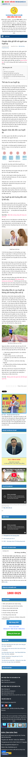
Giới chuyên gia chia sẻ (9, 538)
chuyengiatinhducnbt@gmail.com (11, 744)
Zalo (4, 751)
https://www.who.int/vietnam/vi (8, 682)
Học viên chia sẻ (8, 507)
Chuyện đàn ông (5, 47)
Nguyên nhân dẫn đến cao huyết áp (11, 73)
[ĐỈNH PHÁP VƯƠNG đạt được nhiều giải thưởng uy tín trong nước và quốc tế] (14, 725)
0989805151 (22, 739)
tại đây (5, 582)
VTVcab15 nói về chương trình (11, 535)
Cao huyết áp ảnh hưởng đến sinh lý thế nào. (13, 74)
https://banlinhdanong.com (11, 747)
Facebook (5, 754)
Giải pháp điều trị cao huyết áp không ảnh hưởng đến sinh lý (14, 77)
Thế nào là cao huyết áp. (9, 71)
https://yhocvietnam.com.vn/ (7, 693)
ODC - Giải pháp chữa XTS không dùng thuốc (14, 541)
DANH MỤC (7, 36)
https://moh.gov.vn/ (5, 680)
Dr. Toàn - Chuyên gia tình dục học (10, 414)
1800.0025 (11, 739)
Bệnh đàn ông (21, 46)
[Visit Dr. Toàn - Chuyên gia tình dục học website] (14, 403)
